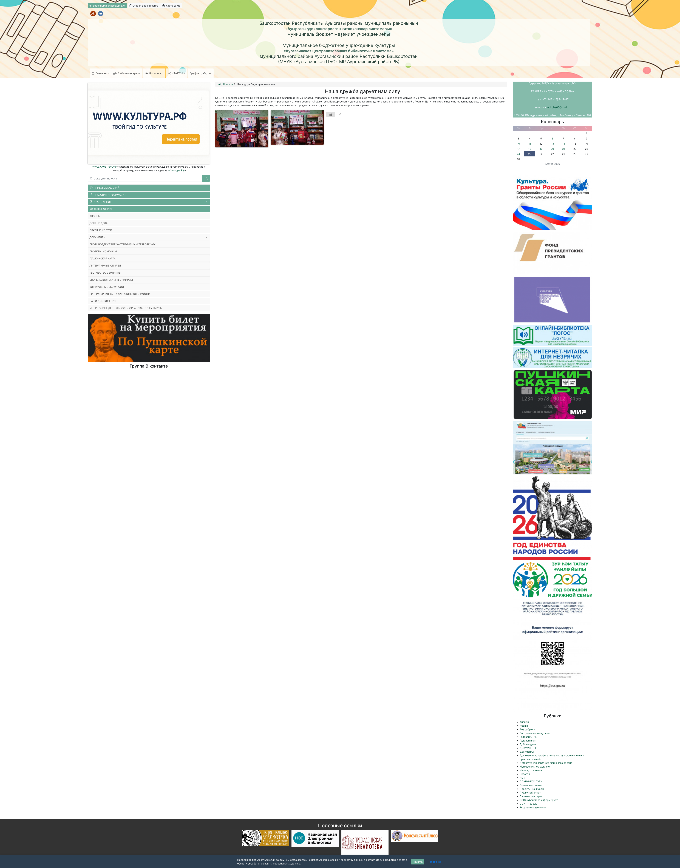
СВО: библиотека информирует (539, 799)
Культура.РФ (177, 170)
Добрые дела (528, 744)
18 (529, 148)
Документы (527, 751)
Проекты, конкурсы (532, 788)
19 (541, 148)
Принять (418, 861)
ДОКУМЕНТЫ (528, 747)
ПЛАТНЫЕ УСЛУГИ (531, 781)
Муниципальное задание (535, 766)
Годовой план (528, 740)
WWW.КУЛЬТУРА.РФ (104, 166)
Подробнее (434, 861)
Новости (525, 773)
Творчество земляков (533, 807)
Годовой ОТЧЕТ (529, 736)
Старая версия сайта (145, 5)
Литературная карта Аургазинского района (546, 762)
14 (563, 143)
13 (552, 143)
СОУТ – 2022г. (528, 803)
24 (518, 153)
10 (518, 143)
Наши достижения (531, 770)
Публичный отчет (530, 792)
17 (518, 148)
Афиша (524, 725)
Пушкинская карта (531, 796)
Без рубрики (527, 729)
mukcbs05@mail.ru (558, 107)
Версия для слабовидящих (108, 5)
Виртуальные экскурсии (534, 733)
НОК (522, 777)
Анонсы (524, 721)
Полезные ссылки (531, 785)
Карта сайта (172, 5)
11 (530, 143)
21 (563, 148)
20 (552, 148)
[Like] (330, 114)
